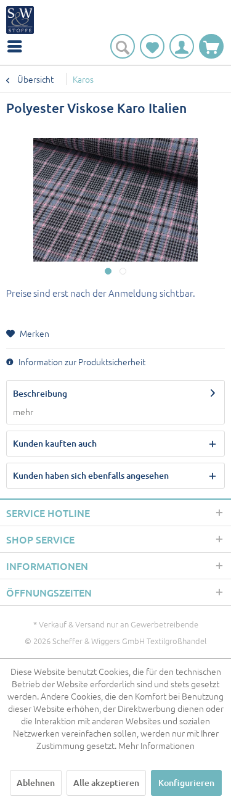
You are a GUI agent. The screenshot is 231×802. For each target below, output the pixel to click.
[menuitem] (18, 46)
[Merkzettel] (152, 46)
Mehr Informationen (156, 745)
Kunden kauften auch (55, 443)
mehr (23, 411)
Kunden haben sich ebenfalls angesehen (91, 475)
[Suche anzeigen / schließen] (122, 46)
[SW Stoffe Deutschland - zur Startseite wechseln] (20, 20)
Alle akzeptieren (106, 782)
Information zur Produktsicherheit (81, 361)
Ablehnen (36, 782)
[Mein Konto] (181, 46)
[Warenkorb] (211, 46)
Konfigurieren (186, 782)
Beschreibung (40, 393)
